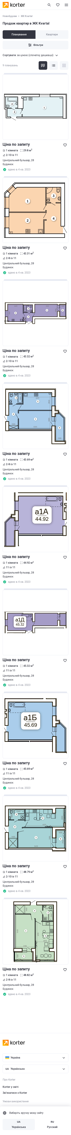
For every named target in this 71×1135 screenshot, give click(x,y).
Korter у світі (10, 1086)
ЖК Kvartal (27, 16)
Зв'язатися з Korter (15, 1092)
